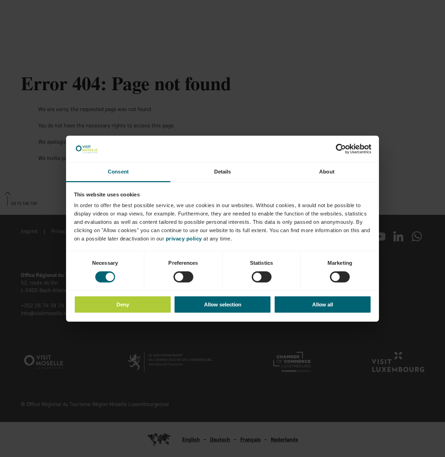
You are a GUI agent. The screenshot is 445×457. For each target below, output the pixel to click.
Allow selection (222, 304)
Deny (122, 304)
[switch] (183, 276)
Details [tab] (222, 172)
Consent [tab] (118, 172)
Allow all (322, 304)
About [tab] (326, 172)
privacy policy (184, 239)
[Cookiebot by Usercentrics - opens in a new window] (340, 149)
